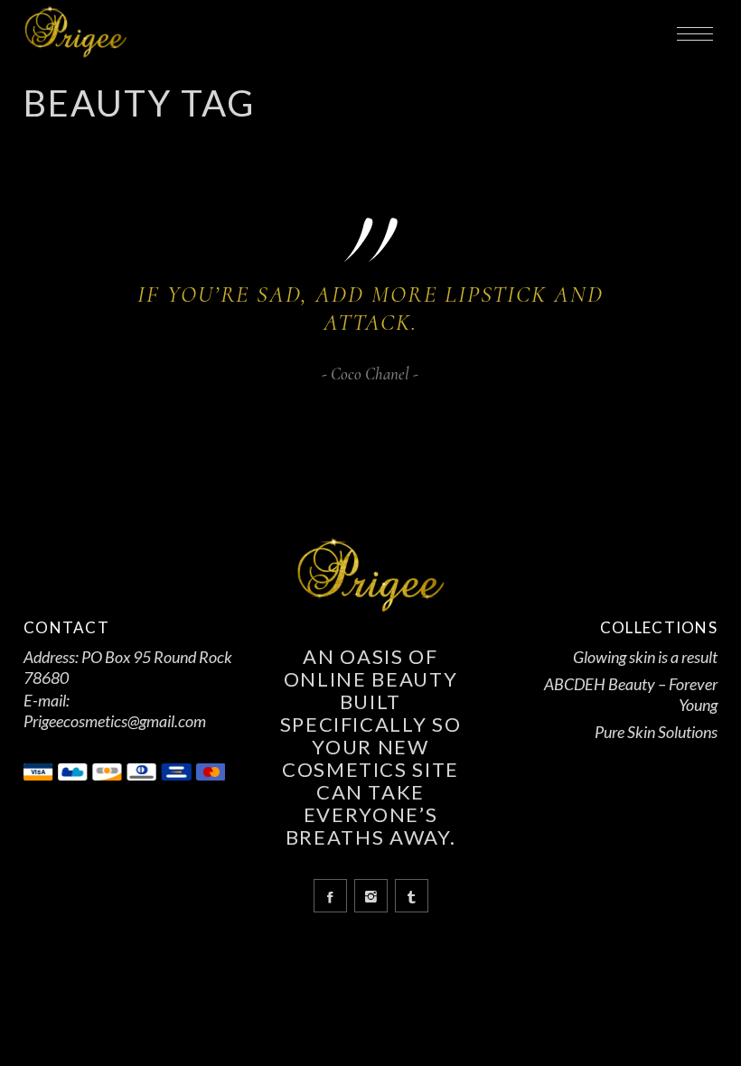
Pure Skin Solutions (656, 732)
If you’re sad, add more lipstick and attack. (370, 308)
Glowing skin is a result (645, 657)
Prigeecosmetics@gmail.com (114, 721)
